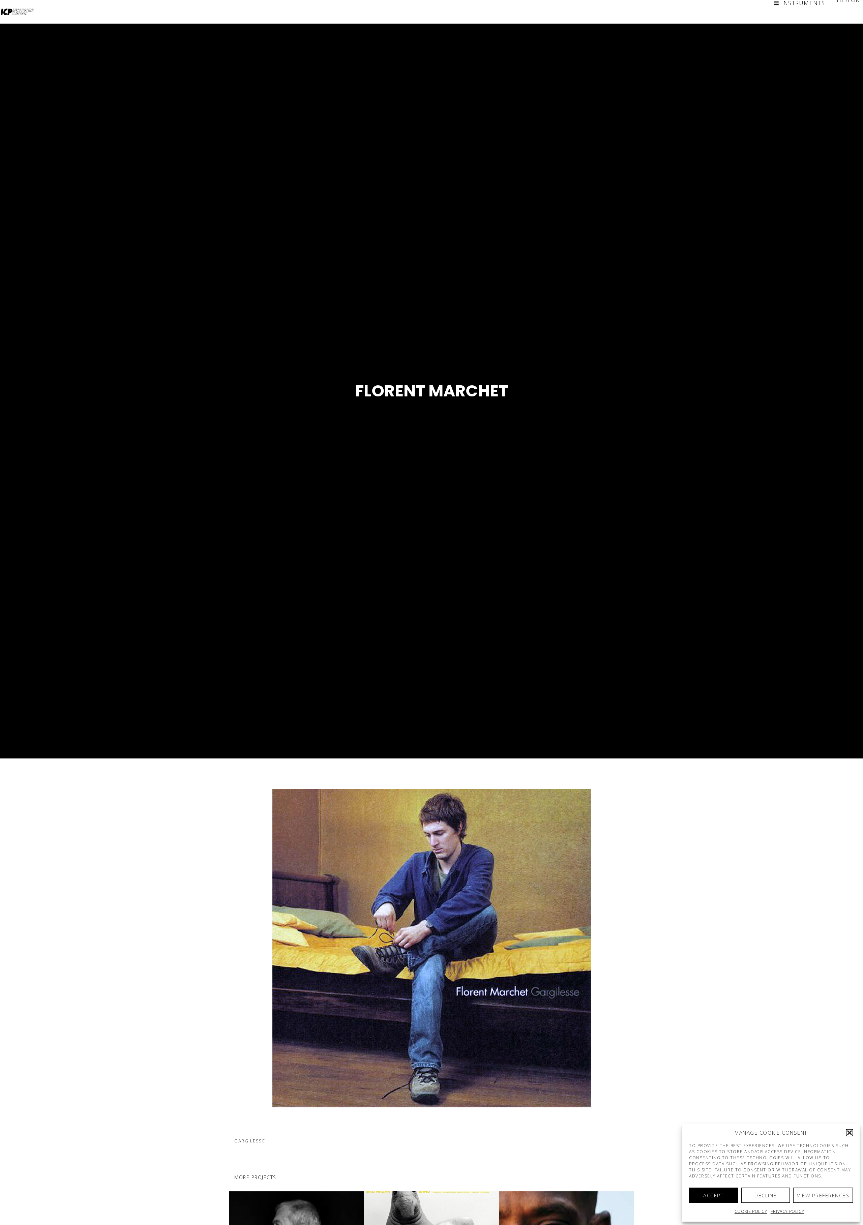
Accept (713, 1195)
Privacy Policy (787, 1211)
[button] (849, 1132)
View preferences (823, 1195)
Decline (765, 1195)
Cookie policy (751, 1211)
